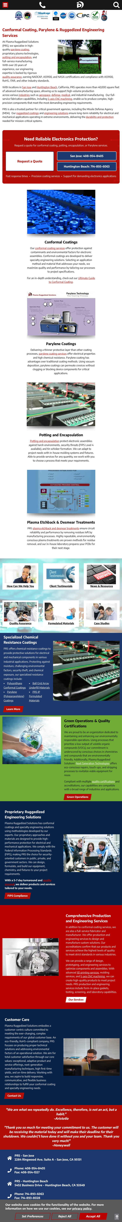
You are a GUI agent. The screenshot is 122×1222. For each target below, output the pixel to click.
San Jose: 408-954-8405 (86, 156)
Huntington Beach (47, 87)
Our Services (76, 999)
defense (55, 95)
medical (65, 95)
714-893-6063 (34, 1194)
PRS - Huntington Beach (31, 1181)
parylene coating (20, 49)
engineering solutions (56, 113)
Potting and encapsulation (44, 441)
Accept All (93, 1216)
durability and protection (100, 117)
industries (24, 95)
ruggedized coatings (27, 113)
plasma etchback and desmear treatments (56, 528)
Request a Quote (29, 161)
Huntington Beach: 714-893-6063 (87, 166)
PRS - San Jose (24, 1155)
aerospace (44, 95)
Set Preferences (33, 1216)
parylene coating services (53, 353)
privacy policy (81, 1208)
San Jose (26, 87)
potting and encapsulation (16, 57)
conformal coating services (50, 248)
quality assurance (12, 76)
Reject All (64, 1216)
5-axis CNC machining (60, 98)
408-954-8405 (35, 1168)
